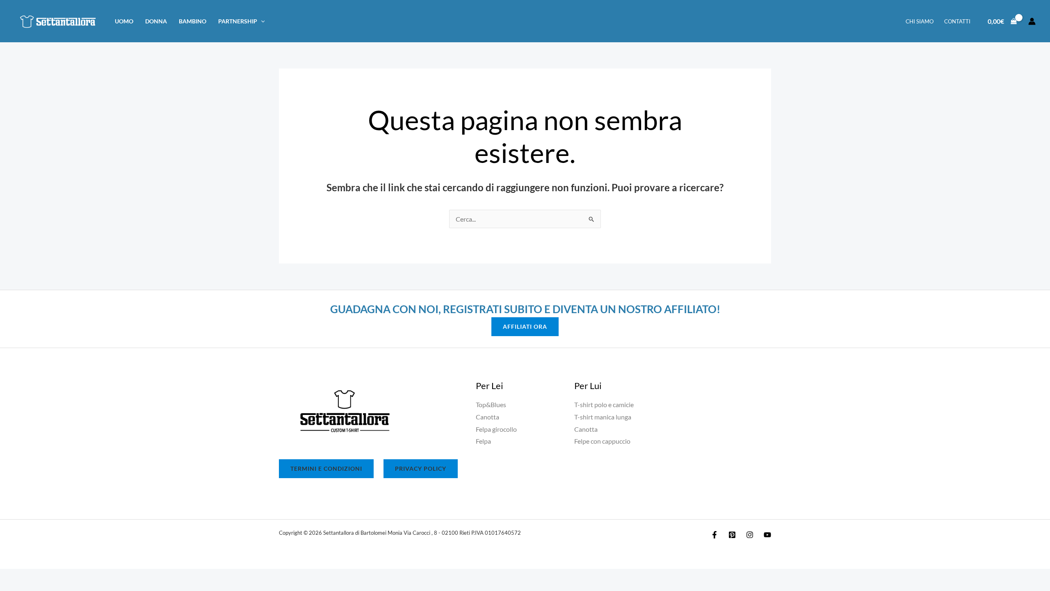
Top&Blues (491, 404)
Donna (156, 21)
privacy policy (420, 468)
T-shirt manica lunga (602, 417)
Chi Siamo (920, 21)
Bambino (192, 21)
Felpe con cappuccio (602, 441)
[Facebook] (714, 534)
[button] (261, 21)
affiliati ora (525, 326)
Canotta (487, 417)
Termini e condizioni (326, 468)
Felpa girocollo (496, 429)
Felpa (483, 441)
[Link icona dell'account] (1032, 21)
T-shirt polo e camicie (604, 404)
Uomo (124, 21)
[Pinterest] (732, 534)
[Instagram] (749, 534)
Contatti (957, 21)
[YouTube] (767, 534)
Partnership (237, 21)
